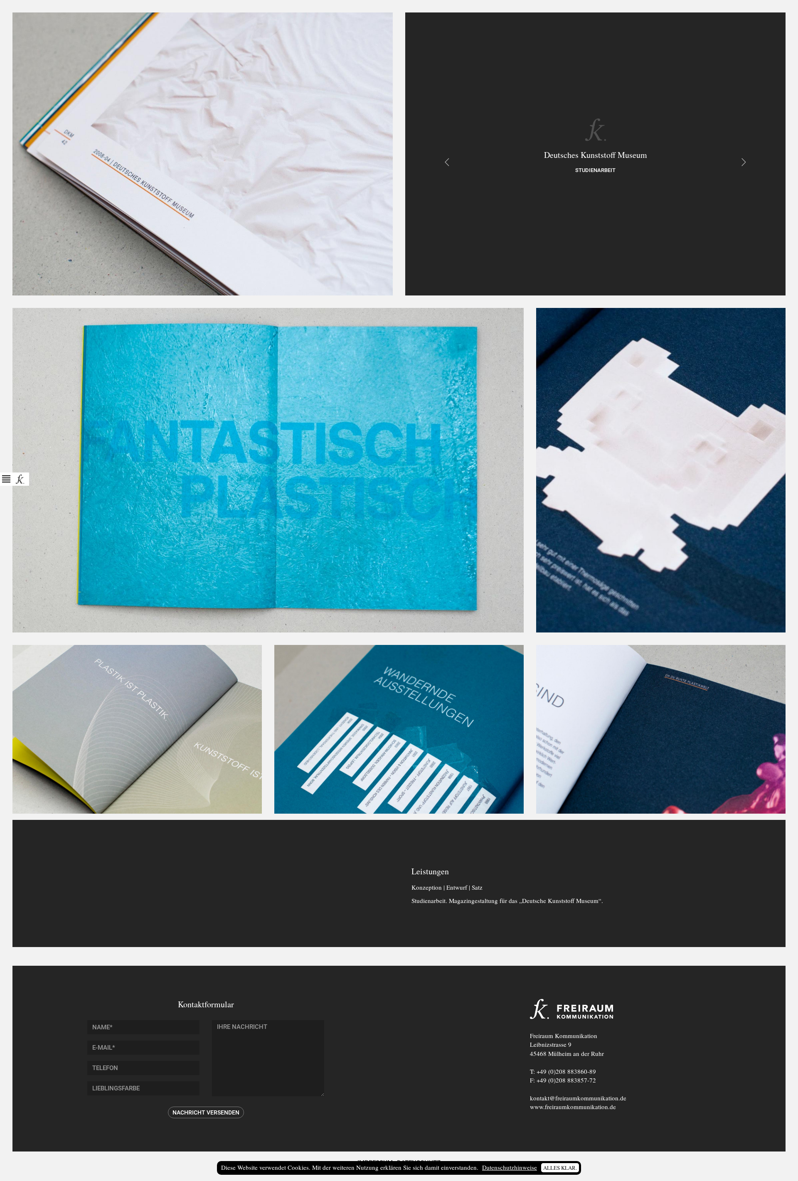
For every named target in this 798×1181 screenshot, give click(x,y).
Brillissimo (446, 162)
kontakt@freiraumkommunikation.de (578, 1098)
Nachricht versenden (205, 1112)
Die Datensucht (743, 162)
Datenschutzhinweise (509, 1167)
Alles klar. (560, 1167)
